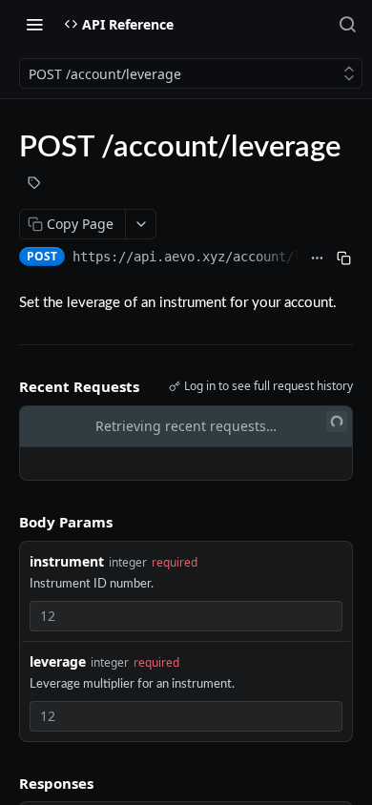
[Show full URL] (317, 258)
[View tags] (34, 186)
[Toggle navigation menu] (34, 24)
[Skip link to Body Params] (5, 521)
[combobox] (186, 616)
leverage (58, 661)
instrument (67, 561)
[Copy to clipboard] (344, 258)
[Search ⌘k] (347, 24)
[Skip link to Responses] (5, 783)
